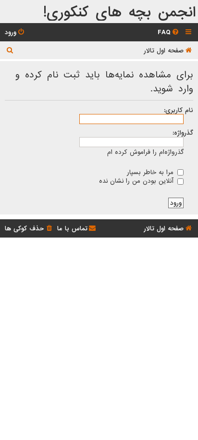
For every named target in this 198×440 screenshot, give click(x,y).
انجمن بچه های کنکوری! (119, 13)
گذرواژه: (183, 133)
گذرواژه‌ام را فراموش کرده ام (145, 152)
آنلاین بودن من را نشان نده (137, 181)
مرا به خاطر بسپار (151, 172)
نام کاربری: (178, 110)
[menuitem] (169, 32)
